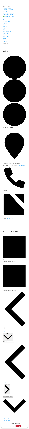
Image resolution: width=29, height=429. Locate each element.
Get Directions (21, 165)
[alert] (14, 247)
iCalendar (6, 417)
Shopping (5, 26)
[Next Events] (4, 328)
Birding (4, 28)
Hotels (4, 38)
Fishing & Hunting (7, 31)
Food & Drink (6, 36)
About (4, 39)
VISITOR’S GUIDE (7, 8)
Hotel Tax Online (6, 19)
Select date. (16, 340)
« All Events (5, 130)
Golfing (4, 29)
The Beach (5, 35)
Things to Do (6, 24)
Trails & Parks (6, 33)
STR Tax (5, 18)
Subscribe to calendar (8, 396)
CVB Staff (5, 41)
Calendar (5, 23)
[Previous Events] (15, 326)
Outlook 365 (7, 418)
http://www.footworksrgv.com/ (14, 218)
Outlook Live (7, 420)
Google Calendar (7, 415)
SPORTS (5, 11)
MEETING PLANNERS (8, 9)
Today (4, 331)
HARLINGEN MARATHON (8, 13)
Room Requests (6, 21)
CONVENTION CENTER (8, 14)
